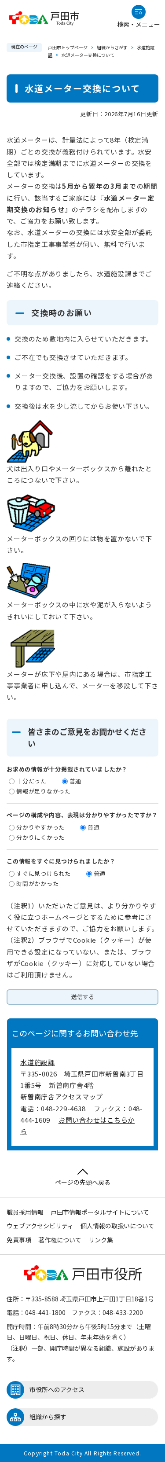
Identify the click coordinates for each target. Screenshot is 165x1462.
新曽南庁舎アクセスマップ (61, 1096)
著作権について (59, 1239)
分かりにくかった (40, 837)
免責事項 (19, 1239)
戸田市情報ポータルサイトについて (100, 1212)
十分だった (31, 781)
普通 (76, 781)
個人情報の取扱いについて (117, 1225)
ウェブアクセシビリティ (40, 1225)
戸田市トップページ (68, 47)
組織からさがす (112, 47)
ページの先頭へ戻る (82, 1182)
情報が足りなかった (43, 791)
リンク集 (100, 1239)
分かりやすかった (40, 827)
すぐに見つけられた (43, 873)
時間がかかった (37, 883)
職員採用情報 (25, 1212)
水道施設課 (37, 1062)
